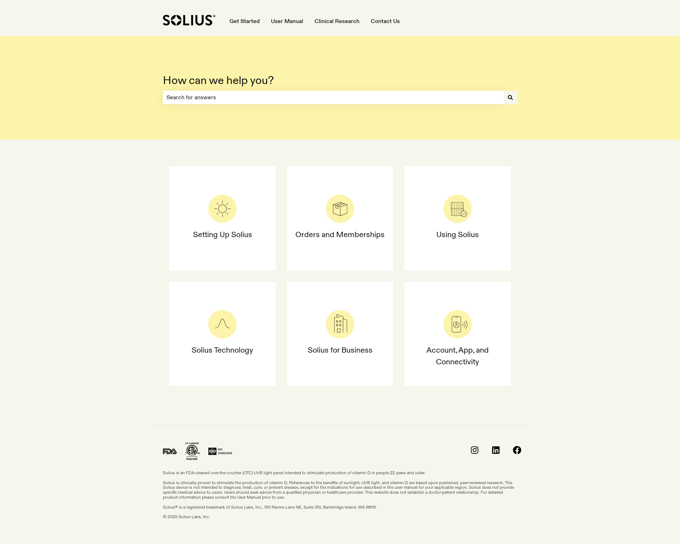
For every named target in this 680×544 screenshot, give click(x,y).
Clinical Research (336, 21)
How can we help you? (218, 80)
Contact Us (385, 21)
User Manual (287, 21)
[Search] (510, 97)
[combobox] (333, 97)
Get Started (245, 21)
